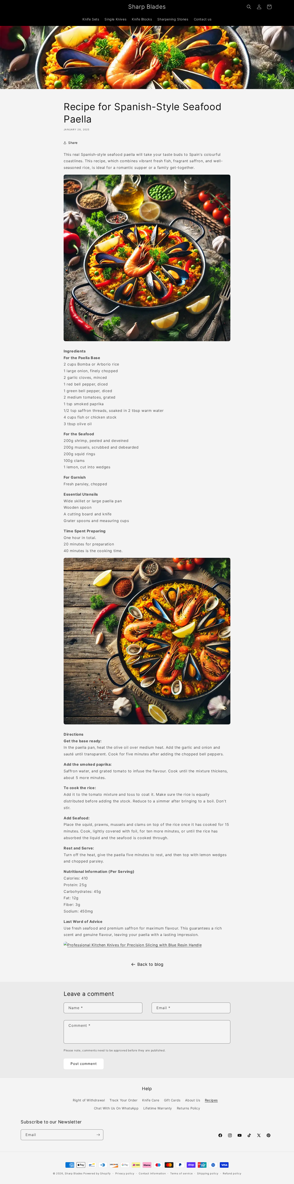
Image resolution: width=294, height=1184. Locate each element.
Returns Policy (188, 1108)
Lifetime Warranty (157, 1108)
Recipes (211, 1100)
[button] (249, 7)
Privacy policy (124, 1173)
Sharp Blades (73, 1173)
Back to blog (150, 964)
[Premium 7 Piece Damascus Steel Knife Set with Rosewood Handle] (147, 724)
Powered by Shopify (97, 1173)
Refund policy (232, 1173)
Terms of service (181, 1173)
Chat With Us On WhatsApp (116, 1108)
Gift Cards (172, 1100)
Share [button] (73, 143)
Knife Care (150, 1100)
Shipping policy (207, 1173)
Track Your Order (124, 1100)
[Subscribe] (98, 1134)
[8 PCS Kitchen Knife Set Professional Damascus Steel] (147, 340)
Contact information (152, 1173)
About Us (192, 1100)
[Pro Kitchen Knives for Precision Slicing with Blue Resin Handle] (133, 945)
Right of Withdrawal (89, 1100)
